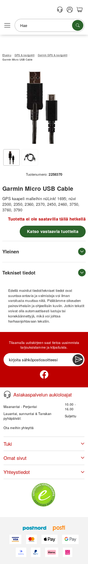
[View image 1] (11, 157)
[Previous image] (9, 107)
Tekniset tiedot (18, 272)
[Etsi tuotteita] (77, 25)
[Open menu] (7, 26)
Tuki (8, 443)
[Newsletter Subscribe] (78, 359)
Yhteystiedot (17, 472)
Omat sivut (15, 457)
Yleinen (10, 251)
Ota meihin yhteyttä (19, 427)
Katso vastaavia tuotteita (52, 231)
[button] (42, 106)
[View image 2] (30, 157)
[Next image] (75, 107)
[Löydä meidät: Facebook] (44, 374)
